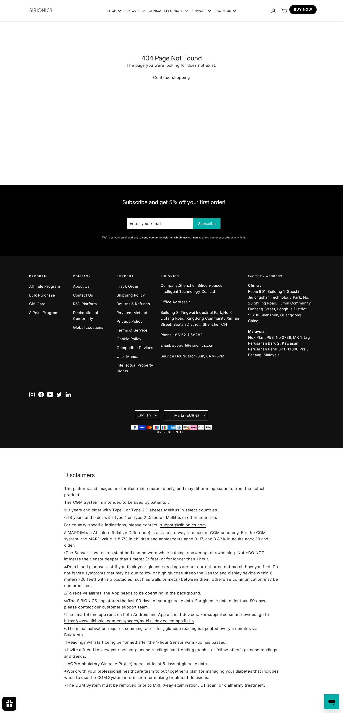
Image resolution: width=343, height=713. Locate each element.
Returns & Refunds (133, 304)
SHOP (112, 11)
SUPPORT (199, 11)
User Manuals (129, 356)
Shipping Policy (131, 295)
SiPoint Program (43, 313)
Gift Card (37, 304)
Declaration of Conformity (85, 316)
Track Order (128, 286)
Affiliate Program (44, 286)
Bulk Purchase (42, 295)
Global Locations (88, 327)
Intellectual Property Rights (135, 368)
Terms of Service (132, 330)
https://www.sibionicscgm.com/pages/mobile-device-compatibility (129, 621)
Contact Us (83, 295)
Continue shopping (171, 77)
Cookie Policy (129, 339)
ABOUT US (223, 11)
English (144, 415)
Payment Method (132, 313)
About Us (81, 286)
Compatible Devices (135, 348)
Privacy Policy (130, 321)
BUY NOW (303, 9)
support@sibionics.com (193, 345)
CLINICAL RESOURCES (166, 11)
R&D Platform (85, 304)
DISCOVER (132, 11)
